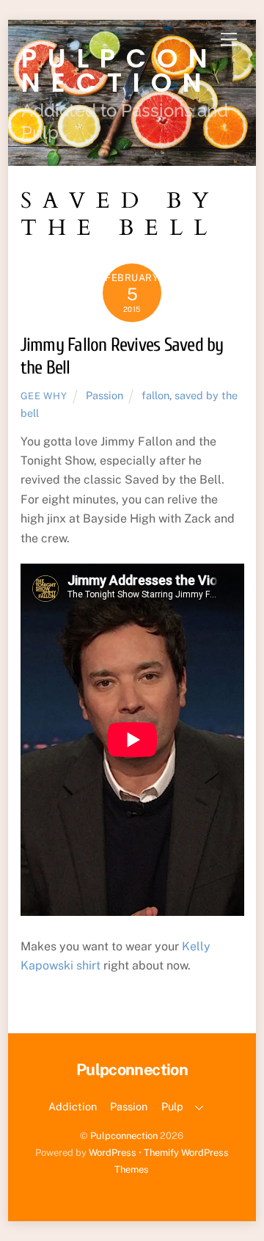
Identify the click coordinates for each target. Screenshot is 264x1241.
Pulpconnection (124, 1135)
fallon (155, 395)
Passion (104, 395)
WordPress (112, 1152)
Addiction (72, 1106)
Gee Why (44, 395)
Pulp (172, 1106)
